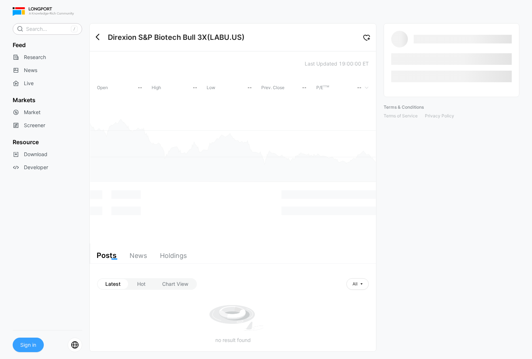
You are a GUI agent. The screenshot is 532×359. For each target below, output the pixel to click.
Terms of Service (401, 115)
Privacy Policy (439, 115)
